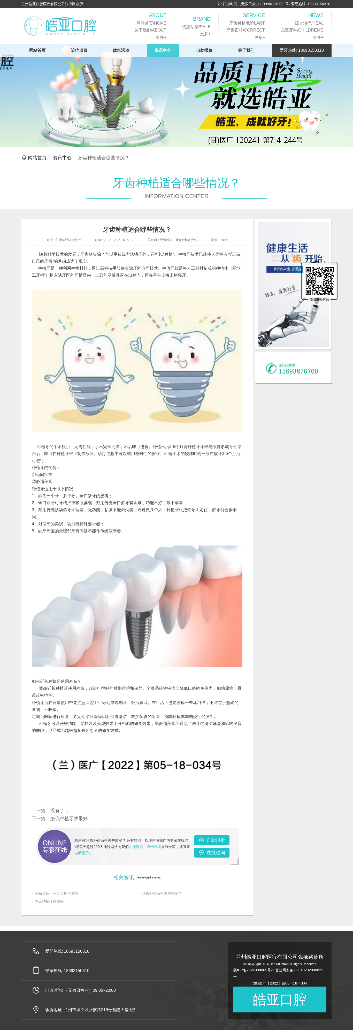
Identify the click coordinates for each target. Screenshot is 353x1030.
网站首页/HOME (151, 23)
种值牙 (168, 268)
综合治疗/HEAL (309, 23)
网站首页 (37, 50)
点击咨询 (154, 847)
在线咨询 (136, 847)
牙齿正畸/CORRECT (245, 30)
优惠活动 (121, 50)
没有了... (59, 810)
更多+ (161, 37)
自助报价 (204, 50)
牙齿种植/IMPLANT (247, 23)
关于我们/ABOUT (150, 30)
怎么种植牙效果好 (69, 818)
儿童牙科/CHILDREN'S (302, 30)
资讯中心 (163, 50)
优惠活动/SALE (196, 27)
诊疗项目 (79, 50)
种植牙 (184, 254)
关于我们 (246, 50)
